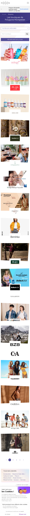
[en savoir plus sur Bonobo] (15, 313)
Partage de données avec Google (10, 507)
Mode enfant (7, 478)
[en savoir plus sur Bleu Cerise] (15, 297)
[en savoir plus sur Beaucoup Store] (15, 204)
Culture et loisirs (8, 476)
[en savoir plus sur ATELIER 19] (15, 130)
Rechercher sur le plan (15, 39)
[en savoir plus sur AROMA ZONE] (15, 105)
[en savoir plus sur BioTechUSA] (15, 279)
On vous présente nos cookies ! (10, 506)
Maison (17, 476)
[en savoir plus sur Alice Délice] (15, 80)
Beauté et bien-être (18, 474)
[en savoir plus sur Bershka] (15, 229)
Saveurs (16, 480)
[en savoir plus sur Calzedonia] (15, 371)
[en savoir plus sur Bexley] (15, 254)
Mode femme (17, 478)
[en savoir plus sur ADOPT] (15, 55)
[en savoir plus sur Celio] (15, 421)
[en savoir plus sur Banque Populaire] (15, 180)
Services (23, 480)
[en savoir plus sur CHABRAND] (15, 444)
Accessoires (7, 474)
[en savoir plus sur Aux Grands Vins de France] (15, 156)
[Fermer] (1, 9)
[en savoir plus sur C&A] (15, 354)
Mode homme (7, 480)
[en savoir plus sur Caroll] (15, 396)
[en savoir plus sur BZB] (15, 337)
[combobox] (15, 28)
